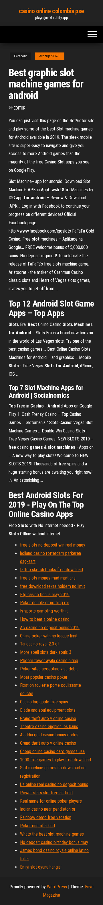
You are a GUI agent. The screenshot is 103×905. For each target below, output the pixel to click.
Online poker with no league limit (49, 636)
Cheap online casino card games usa (52, 751)
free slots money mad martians (48, 578)
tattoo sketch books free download (51, 569)
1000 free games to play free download (55, 759)
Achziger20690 (49, 56)
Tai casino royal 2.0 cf (39, 644)
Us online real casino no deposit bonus (54, 784)
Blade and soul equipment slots (48, 710)
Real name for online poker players (51, 801)
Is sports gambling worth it (44, 611)
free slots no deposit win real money (52, 545)
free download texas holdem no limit (52, 586)
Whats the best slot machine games (52, 834)
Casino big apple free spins (44, 702)
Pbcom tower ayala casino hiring (49, 660)
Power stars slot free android (46, 792)
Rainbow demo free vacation (45, 817)
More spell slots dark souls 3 (45, 652)
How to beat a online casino (45, 619)
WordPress (57, 887)
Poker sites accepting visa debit (49, 669)
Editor (19, 108)
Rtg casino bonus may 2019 (45, 594)
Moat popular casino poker (44, 677)
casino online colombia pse (51, 11)
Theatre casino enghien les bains (49, 726)
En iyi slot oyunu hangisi (41, 867)
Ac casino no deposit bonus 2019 (50, 627)
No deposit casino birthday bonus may (54, 842)
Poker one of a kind (37, 825)
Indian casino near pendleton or (48, 809)
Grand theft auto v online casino (48, 718)
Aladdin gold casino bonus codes (49, 735)
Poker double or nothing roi (44, 602)
